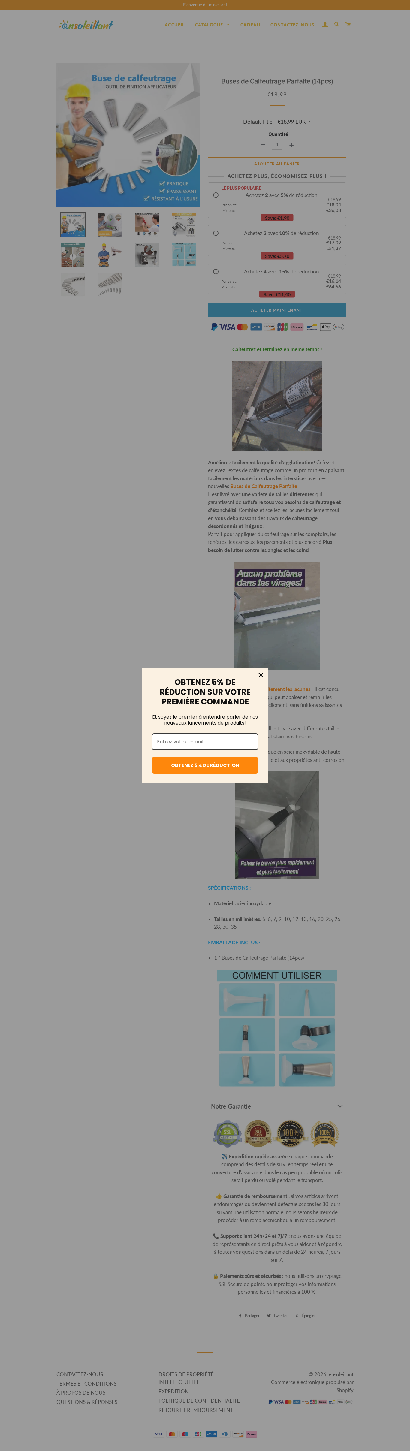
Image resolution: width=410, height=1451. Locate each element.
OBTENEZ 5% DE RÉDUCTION (205, 765)
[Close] (261, 675)
